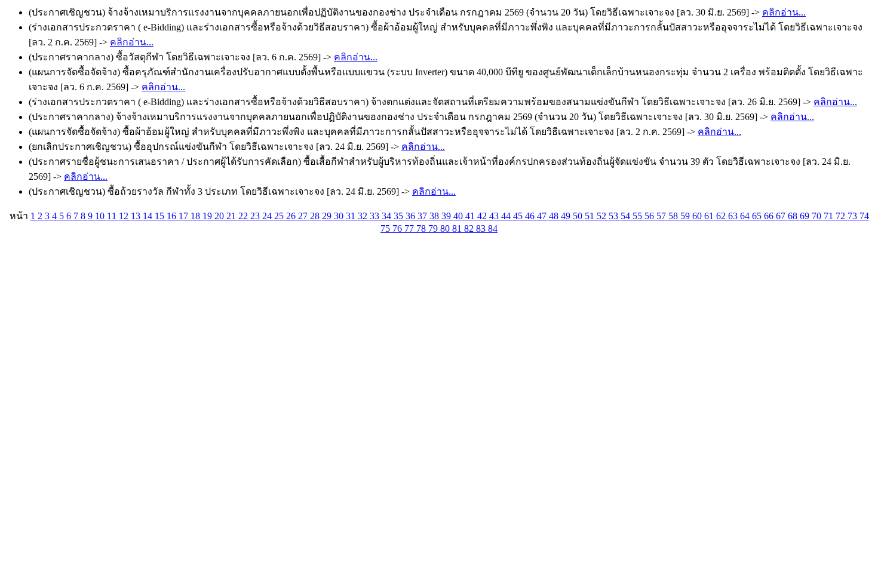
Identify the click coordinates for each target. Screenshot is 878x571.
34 (388, 216)
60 (698, 216)
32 (364, 216)
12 (125, 216)
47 (543, 216)
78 (422, 228)
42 (483, 216)
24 (268, 216)
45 (519, 216)
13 (137, 216)
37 (423, 216)
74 (864, 216)
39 (447, 216)
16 (173, 216)
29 (328, 216)
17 (185, 216)
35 (400, 216)
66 (770, 216)
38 (435, 216)
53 (615, 216)
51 (591, 216)
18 (196, 216)
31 (352, 216)
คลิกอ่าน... (784, 12)
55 (638, 216)
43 (495, 216)
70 (818, 216)
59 (686, 216)
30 (340, 216)
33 (376, 216)
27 (304, 216)
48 (555, 216)
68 (794, 216)
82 (470, 228)
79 (434, 228)
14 (149, 216)
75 (386, 228)
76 (398, 228)
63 (734, 216)
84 (493, 228)
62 (722, 216)
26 (292, 216)
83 (482, 228)
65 (758, 216)
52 (603, 216)
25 (280, 216)
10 (101, 216)
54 (627, 216)
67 (782, 216)
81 (458, 228)
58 (674, 216)
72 (842, 216)
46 (531, 216)
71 (830, 216)
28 (316, 216)
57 (662, 216)
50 (579, 216)
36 (411, 216)
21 (232, 216)
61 (710, 216)
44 (507, 216)
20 (220, 216)
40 (459, 216)
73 (853, 216)
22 (244, 216)
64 (746, 216)
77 (410, 228)
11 (113, 216)
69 (806, 216)
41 (471, 216)
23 (256, 216)
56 (650, 216)
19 (208, 216)
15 (161, 216)
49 (567, 216)
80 (446, 228)
